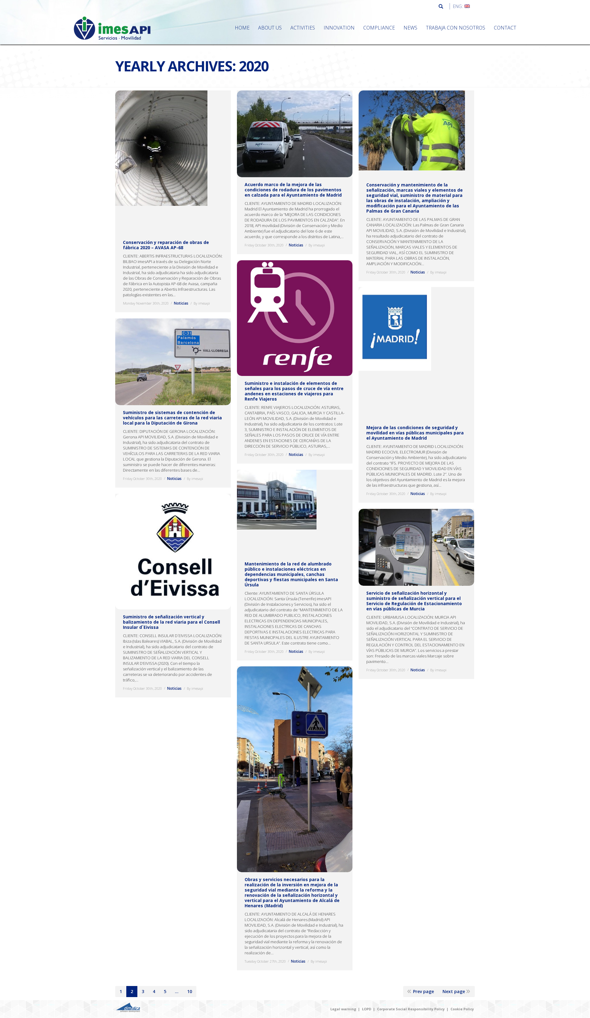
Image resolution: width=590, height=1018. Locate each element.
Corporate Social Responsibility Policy (411, 1009)
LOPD (366, 1009)
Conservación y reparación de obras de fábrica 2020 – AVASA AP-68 (166, 245)
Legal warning (343, 1009)
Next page (453, 991)
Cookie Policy (462, 1009)
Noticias (181, 303)
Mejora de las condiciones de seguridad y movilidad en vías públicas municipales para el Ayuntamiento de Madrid (415, 433)
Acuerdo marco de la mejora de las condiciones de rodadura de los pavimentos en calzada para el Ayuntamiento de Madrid (293, 190)
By (202, 303)
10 (189, 991)
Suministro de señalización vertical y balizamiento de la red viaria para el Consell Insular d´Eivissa (171, 622)
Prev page (423, 991)
